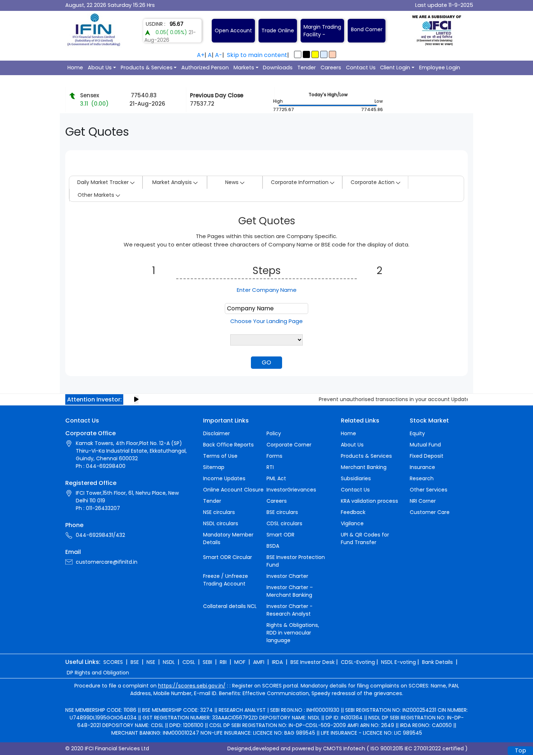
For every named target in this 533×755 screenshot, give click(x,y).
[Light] (297, 54)
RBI (223, 662)
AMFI (258, 662)
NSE (150, 662)
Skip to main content (257, 55)
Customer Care (430, 512)
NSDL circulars (220, 523)
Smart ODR (280, 534)
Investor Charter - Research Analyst (289, 610)
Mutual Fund (425, 444)
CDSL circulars (284, 523)
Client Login (395, 67)
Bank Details (437, 662)
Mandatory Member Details (228, 538)
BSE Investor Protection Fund (295, 561)
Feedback (353, 512)
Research (422, 478)
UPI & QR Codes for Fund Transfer (365, 538)
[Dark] (306, 54)
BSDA (272, 546)
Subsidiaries (356, 478)
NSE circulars (219, 512)
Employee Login (439, 67)
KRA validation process (369, 501)
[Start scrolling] (136, 399)
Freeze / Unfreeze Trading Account (225, 579)
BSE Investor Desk (312, 662)
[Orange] (332, 54)
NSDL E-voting (398, 662)
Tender (306, 67)
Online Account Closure (233, 489)
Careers (331, 67)
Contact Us (361, 67)
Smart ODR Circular (227, 557)
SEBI (207, 662)
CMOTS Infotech (344, 748)
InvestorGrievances (291, 489)
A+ (200, 55)
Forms (274, 456)
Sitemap (213, 467)
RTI (270, 467)
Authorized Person (205, 67)
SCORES (113, 662)
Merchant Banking (364, 467)
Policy (273, 433)
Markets (244, 67)
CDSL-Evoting (358, 662)
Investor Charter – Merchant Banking (289, 591)
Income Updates (224, 478)
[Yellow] (315, 54)
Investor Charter (287, 576)
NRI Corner (423, 501)
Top (520, 750)
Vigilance (352, 523)
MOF (239, 662)
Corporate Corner (288, 444)
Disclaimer (216, 433)
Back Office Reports (228, 444)
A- (218, 55)
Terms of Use (220, 456)
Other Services (428, 489)
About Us (100, 67)
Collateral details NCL (230, 606)
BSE (135, 662)
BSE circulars (282, 512)
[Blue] (323, 54)
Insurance (422, 467)
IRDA (277, 662)
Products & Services (147, 67)
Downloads (278, 67)
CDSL (188, 662)
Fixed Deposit (426, 456)
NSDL (169, 662)
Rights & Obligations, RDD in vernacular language (292, 632)
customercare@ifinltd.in (106, 562)
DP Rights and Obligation (98, 672)
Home (75, 67)
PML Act (276, 478)
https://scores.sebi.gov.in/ (192, 685)
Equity (417, 433)
